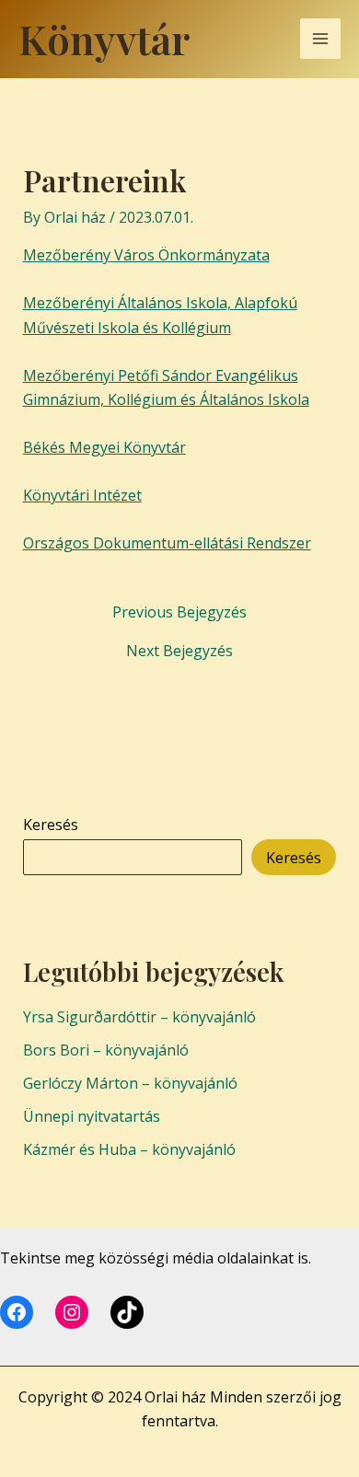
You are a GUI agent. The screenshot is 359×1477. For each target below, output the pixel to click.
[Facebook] (16, 1312)
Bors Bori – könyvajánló (106, 1050)
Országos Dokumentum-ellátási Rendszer (167, 543)
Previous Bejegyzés (179, 612)
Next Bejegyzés (179, 650)
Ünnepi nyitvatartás (91, 1116)
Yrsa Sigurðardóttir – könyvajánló (139, 1017)
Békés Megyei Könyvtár (104, 447)
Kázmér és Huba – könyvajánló (129, 1149)
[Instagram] (71, 1312)
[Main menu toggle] (320, 38)
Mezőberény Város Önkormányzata (146, 255)
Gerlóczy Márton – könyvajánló (130, 1083)
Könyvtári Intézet (82, 495)
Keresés (50, 824)
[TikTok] (127, 1312)
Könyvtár (104, 38)
